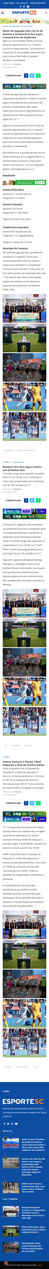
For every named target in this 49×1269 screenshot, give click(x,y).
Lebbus (40, 1265)
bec (5, 745)
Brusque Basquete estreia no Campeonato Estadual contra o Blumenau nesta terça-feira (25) (33, 1212)
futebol (7, 1067)
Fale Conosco (22, 3)
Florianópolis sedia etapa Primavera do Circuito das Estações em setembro (32, 1247)
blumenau (16, 745)
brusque (28, 745)
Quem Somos (8, 3)
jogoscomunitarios (26, 450)
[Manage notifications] (6, 1263)
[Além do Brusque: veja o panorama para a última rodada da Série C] (11, 1231)
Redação (17, 64)
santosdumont (22, 1067)
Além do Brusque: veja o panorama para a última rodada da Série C (34, 1229)
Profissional (19, 462)
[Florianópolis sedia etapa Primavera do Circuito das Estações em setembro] (11, 1247)
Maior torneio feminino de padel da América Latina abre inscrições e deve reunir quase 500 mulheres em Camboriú (33, 1144)
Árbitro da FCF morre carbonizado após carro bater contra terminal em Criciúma (33, 1187)
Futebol (6, 462)
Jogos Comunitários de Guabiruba (18, 26)
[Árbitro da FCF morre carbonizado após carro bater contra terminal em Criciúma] (11, 1187)
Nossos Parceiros (38, 3)
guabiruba (8, 450)
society (36, 1067)
